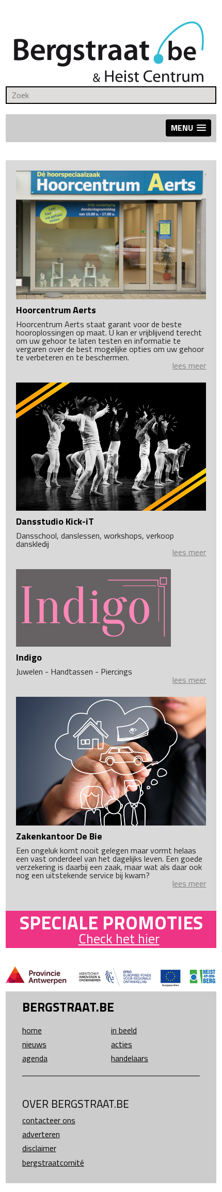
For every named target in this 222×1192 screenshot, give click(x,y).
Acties (121, 1044)
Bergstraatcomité (53, 1162)
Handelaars (129, 1058)
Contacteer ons (48, 1120)
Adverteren (41, 1134)
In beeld (124, 1030)
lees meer (189, 365)
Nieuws (34, 1044)
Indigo (29, 657)
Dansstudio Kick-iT (55, 521)
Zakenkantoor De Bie (59, 836)
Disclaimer (39, 1148)
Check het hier (119, 938)
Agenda (34, 1058)
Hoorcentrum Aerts (56, 310)
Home (32, 1030)
